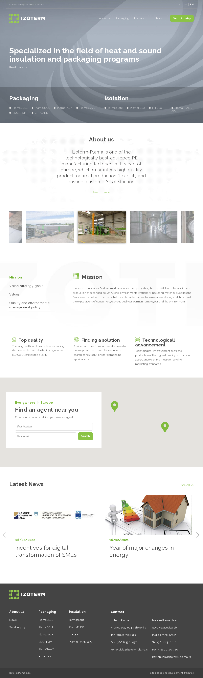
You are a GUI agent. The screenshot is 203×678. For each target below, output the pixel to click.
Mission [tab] (15, 277)
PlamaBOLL (42, 107)
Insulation (140, 18)
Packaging (122, 18)
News (158, 18)
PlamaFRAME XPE (80, 641)
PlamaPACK (64, 107)
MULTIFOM (19, 112)
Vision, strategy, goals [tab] (26, 286)
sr (185, 4)
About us (104, 18)
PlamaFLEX (137, 107)
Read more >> (18, 67)
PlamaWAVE (87, 107)
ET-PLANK (41, 112)
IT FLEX (157, 107)
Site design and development (166, 673)
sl (180, 4)
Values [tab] (14, 294)
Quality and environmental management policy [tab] (30, 305)
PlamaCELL (20, 107)
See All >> (187, 484)
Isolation (116, 98)
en (192, 4)
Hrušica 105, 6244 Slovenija (128, 627)
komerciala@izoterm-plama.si (26, 4)
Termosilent (115, 107)
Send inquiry (182, 18)
